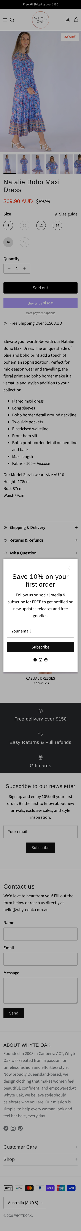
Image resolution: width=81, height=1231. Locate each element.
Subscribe (40, 647)
